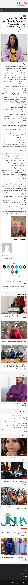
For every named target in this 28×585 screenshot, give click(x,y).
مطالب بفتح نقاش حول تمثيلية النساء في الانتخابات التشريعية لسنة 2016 (15, 422)
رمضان (21, 276)
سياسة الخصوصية (22, 573)
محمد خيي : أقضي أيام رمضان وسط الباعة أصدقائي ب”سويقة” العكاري (13, 286)
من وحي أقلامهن (23, 454)
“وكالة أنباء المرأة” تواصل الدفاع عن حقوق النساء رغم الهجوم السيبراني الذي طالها (15, 426)
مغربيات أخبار (24, 528)
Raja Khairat (6, 255)
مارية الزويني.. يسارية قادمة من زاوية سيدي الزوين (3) (14, 341)
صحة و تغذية (24, 400)
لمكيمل (18, 276)
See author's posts (9, 258)
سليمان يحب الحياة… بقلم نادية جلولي (18, 415)
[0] (12, 267)
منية (15, 276)
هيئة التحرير (24, 570)
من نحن (25, 568)
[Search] (1, 10)
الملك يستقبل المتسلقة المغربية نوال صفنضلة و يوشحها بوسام (14, 430)
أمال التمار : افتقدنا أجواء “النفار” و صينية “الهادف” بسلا (15, 281)
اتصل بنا (25, 576)
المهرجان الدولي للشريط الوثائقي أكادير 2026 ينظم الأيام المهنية (14, 418)
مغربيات (24, 15)
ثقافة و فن (24, 477)
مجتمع (25, 503)
